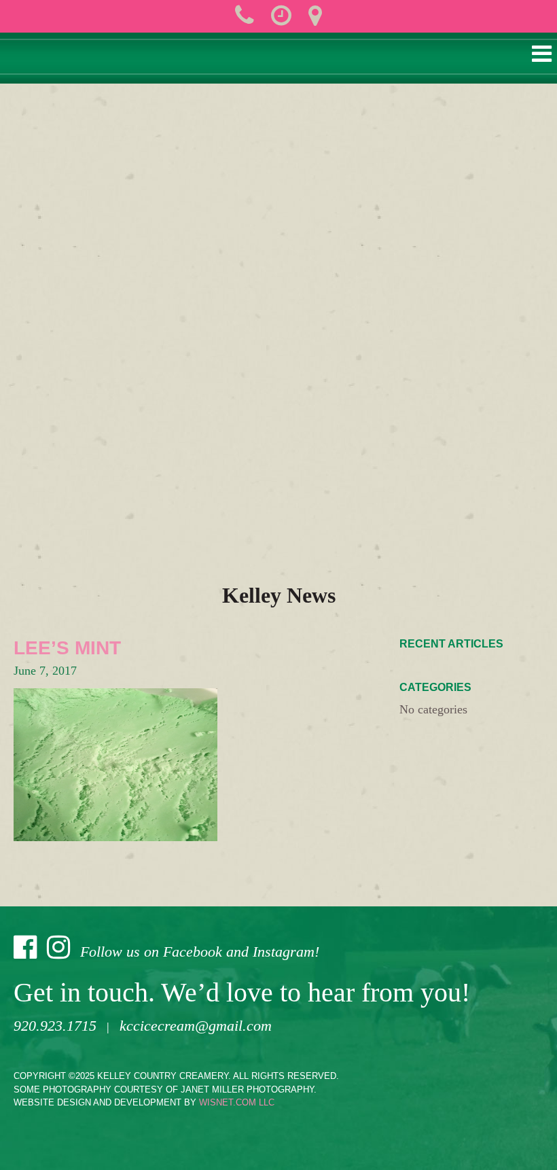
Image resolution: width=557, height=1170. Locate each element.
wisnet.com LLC (236, 1102)
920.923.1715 (55, 1025)
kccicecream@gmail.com (196, 1025)
